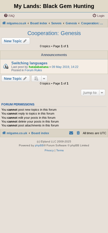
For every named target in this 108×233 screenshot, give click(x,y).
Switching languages (29, 63)
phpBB (39, 145)
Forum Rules (33, 70)
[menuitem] (9, 15)
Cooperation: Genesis (54, 33)
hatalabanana (38, 66)
